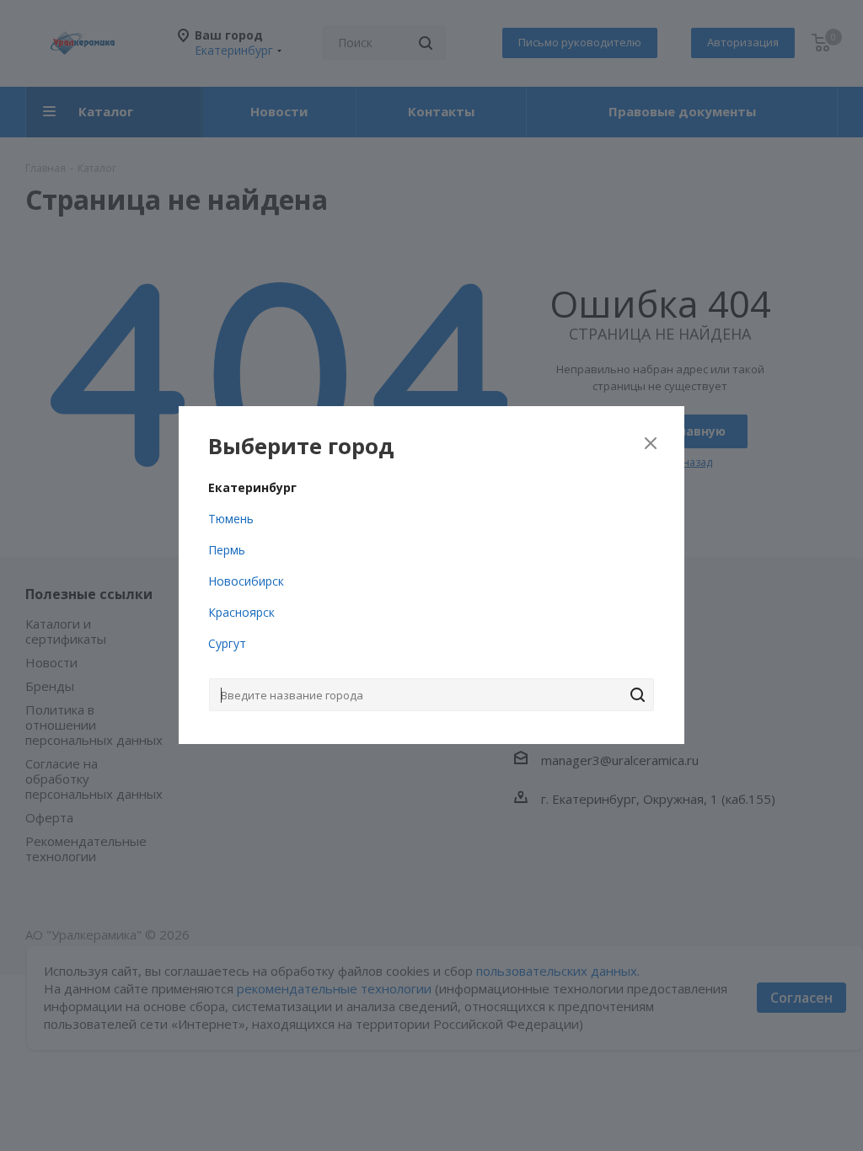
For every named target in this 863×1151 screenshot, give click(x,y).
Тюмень (231, 519)
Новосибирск (246, 581)
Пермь (226, 550)
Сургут (227, 643)
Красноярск (241, 612)
